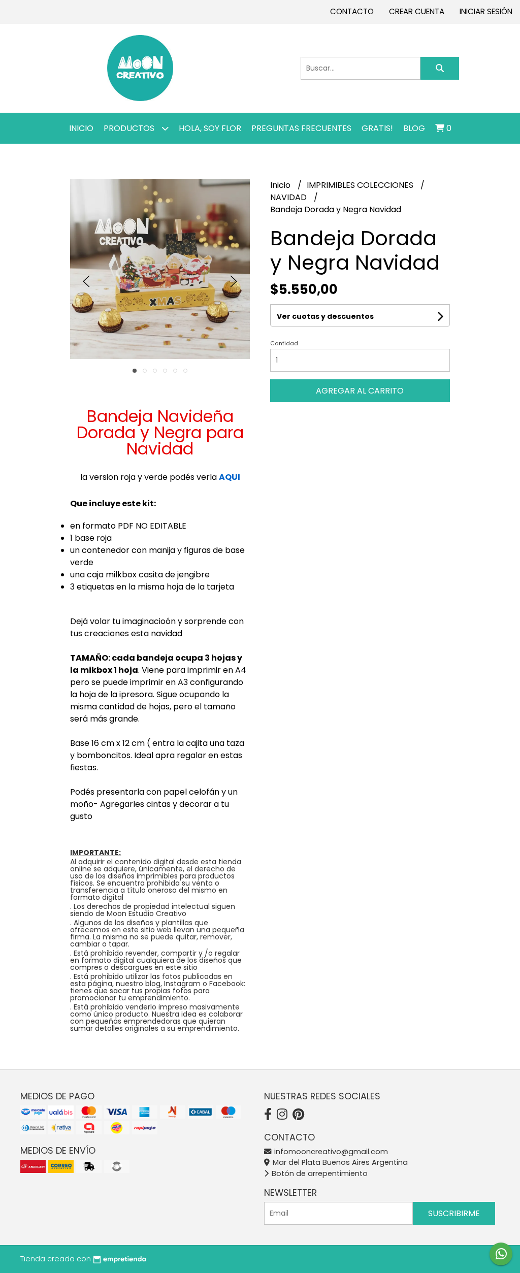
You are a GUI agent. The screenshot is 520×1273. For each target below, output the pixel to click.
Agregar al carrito (360, 391)
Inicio (81, 128)
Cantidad (284, 343)
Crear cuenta (416, 11)
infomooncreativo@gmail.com (330, 1152)
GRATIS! (377, 128)
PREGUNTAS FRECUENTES (301, 128)
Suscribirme (454, 1213)
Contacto (352, 11)
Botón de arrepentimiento (319, 1173)
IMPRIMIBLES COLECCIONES (361, 185)
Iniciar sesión (486, 11)
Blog (414, 128)
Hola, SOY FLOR (210, 128)
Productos (130, 128)
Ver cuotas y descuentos (325, 316)
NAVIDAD (289, 197)
